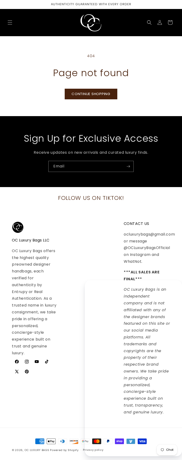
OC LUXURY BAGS (36, 450)
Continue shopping (91, 93)
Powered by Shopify (64, 450)
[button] (10, 22)
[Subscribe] (128, 166)
